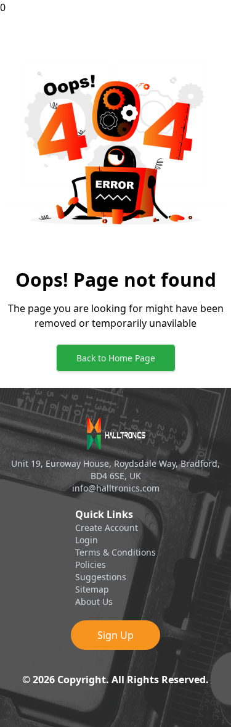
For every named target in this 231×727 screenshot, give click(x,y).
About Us (94, 601)
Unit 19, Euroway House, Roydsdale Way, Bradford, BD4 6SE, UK (115, 470)
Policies (90, 564)
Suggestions (100, 577)
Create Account (106, 527)
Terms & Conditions (115, 552)
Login (86, 540)
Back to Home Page (115, 358)
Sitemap (92, 589)
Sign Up (115, 635)
